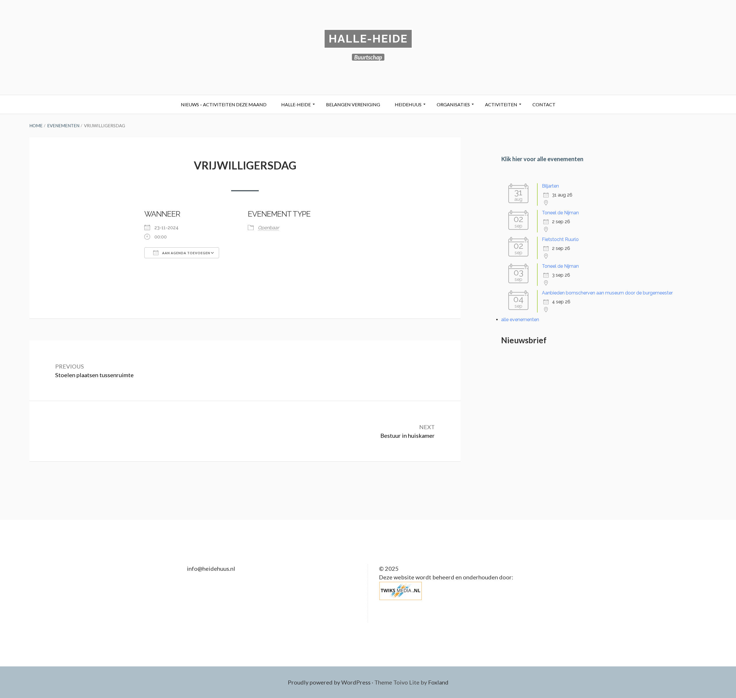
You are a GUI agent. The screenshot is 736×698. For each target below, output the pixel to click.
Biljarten (550, 186)
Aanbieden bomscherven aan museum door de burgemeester (607, 293)
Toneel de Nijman (560, 212)
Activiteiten (501, 104)
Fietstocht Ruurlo (560, 239)
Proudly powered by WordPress (329, 682)
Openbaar (268, 227)
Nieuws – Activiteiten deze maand (224, 104)
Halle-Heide (368, 38)
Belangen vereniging (353, 104)
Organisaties (453, 104)
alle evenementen (520, 319)
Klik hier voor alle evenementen (542, 158)
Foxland (438, 682)
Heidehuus (408, 104)
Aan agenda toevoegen (185, 253)
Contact (543, 104)
